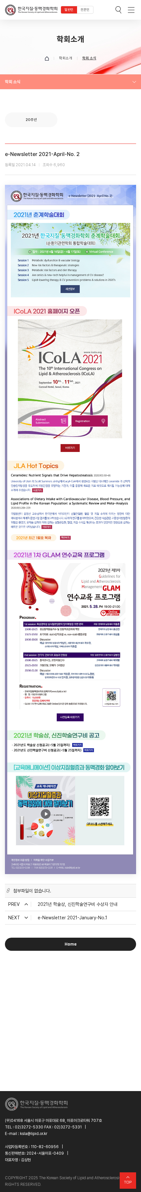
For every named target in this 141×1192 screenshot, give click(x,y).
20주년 (31, 120)
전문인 (85, 9)
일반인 (69, 9)
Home (70, 944)
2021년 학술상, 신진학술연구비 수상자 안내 (77, 904)
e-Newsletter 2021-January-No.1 (72, 917)
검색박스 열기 (118, 9)
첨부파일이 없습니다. (32, 890)
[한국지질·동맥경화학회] (31, 10)
